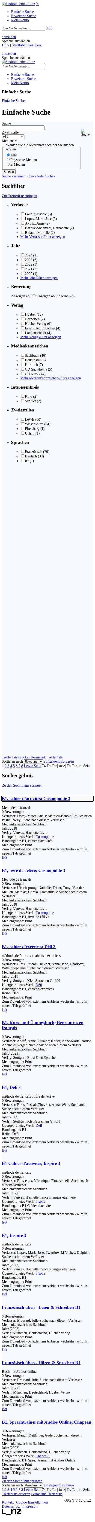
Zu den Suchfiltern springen (22, 785)
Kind (28, 396)
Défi (39, 985)
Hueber (30, 314)
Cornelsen (32, 319)
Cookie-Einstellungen (32, 1502)
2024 (28, 255)
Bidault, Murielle (37, 232)
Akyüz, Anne (35, 223)
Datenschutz (11, 1506)
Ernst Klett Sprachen (40, 328)
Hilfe (5, 45)
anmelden (9, 37)
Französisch (33, 452)
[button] (87, 132)
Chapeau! (43, 1456)
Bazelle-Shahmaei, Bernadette (47, 228)
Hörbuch (31, 365)
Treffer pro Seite (78, 766)
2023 (28, 260)
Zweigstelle (10, 132)
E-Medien (17, 164)
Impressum (30, 1506)
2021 (28, 269)
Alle (13, 155)
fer (27, 461)
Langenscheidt (35, 333)
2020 (28, 274)
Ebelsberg (32, 429)
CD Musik (32, 374)
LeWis (29, 419)
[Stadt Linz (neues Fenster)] (11, 1514)
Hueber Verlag (35, 324)
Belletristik (33, 360)
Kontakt (8, 1502)
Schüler (30, 401)
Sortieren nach (12, 761)
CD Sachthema (36, 369)
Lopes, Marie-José (38, 219)
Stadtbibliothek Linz (26, 45)
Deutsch (31, 456)
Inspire (40, 1201)
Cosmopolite (45, 837)
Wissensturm (34, 424)
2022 (28, 264)
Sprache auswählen (16, 41)
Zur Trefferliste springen (19, 196)
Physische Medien (23, 160)
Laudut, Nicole (36, 214)
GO (49, 28)
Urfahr (30, 433)
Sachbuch (32, 355)
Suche (6, 123)
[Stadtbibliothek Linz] (18, 4)
